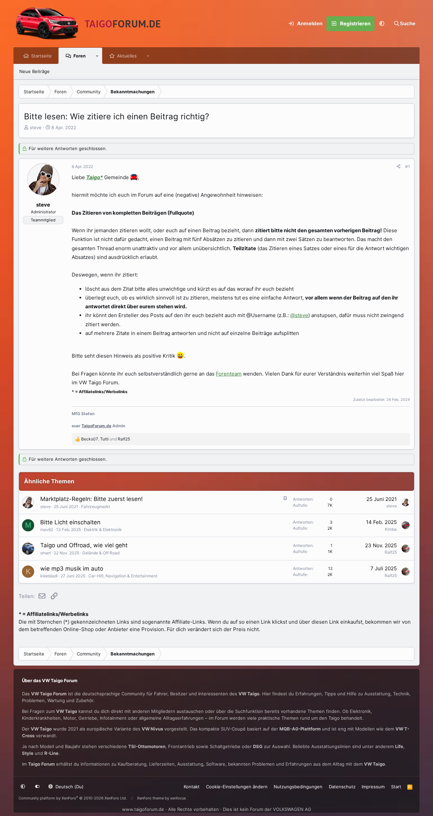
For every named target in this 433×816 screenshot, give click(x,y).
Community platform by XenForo (73, 798)
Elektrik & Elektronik (103, 529)
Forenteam (229, 373)
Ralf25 (391, 552)
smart (45, 552)
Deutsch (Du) (69, 786)
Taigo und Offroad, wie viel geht (84, 545)
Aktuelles (127, 55)
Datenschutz (342, 786)
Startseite (41, 55)
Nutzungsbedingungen (298, 786)
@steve (299, 315)
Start (396, 786)
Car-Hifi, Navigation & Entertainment (122, 575)
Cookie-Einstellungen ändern (237, 786)
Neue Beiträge (34, 71)
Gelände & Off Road (100, 552)
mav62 (46, 529)
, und (105, 438)
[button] (381, 23)
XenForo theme (150, 798)
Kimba (391, 529)
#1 (407, 166)
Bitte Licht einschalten (70, 522)
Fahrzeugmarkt (95, 506)
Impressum (373, 786)
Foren (79, 55)
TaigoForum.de (96, 425)
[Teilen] (398, 167)
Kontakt (192, 786)
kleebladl (49, 575)
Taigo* (94, 177)
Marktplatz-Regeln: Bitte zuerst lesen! (91, 499)
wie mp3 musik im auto (71, 568)
